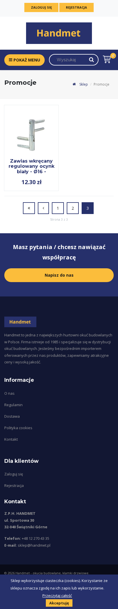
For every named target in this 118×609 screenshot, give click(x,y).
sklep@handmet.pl (34, 545)
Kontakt (11, 439)
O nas (9, 393)
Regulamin (13, 404)
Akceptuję (59, 603)
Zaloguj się (41, 7)
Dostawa (12, 416)
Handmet (22, 573)
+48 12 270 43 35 (35, 538)
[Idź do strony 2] (43, 208)
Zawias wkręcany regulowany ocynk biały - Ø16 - (31, 166)
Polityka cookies (18, 427)
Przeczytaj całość (57, 595)
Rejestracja (76, 7)
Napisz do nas (59, 275)
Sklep (83, 84)
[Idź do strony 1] (29, 208)
